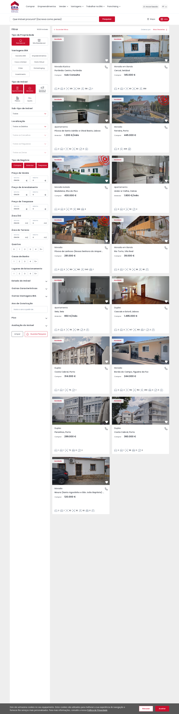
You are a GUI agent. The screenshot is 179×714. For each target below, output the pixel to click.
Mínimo (16, 178)
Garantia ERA (20, 56)
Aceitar (162, 708)
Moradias (29, 91)
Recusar (146, 708)
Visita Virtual (39, 62)
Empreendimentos (39, 56)
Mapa (152, 19)
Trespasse (42, 165)
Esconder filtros (62, 29)
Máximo (35, 178)
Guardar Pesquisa (38, 334)
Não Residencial (39, 43)
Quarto (29, 101)
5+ (41, 249)
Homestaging (39, 68)
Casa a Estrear (21, 62)
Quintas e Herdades (42, 91)
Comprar (17, 165)
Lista (166, 19)
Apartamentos (17, 91)
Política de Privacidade (97, 710)
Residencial (20, 43)
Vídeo (20, 68)
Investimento (20, 74)
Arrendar (30, 165)
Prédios (17, 101)
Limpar (17, 334)
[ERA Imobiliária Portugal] (15, 6)
